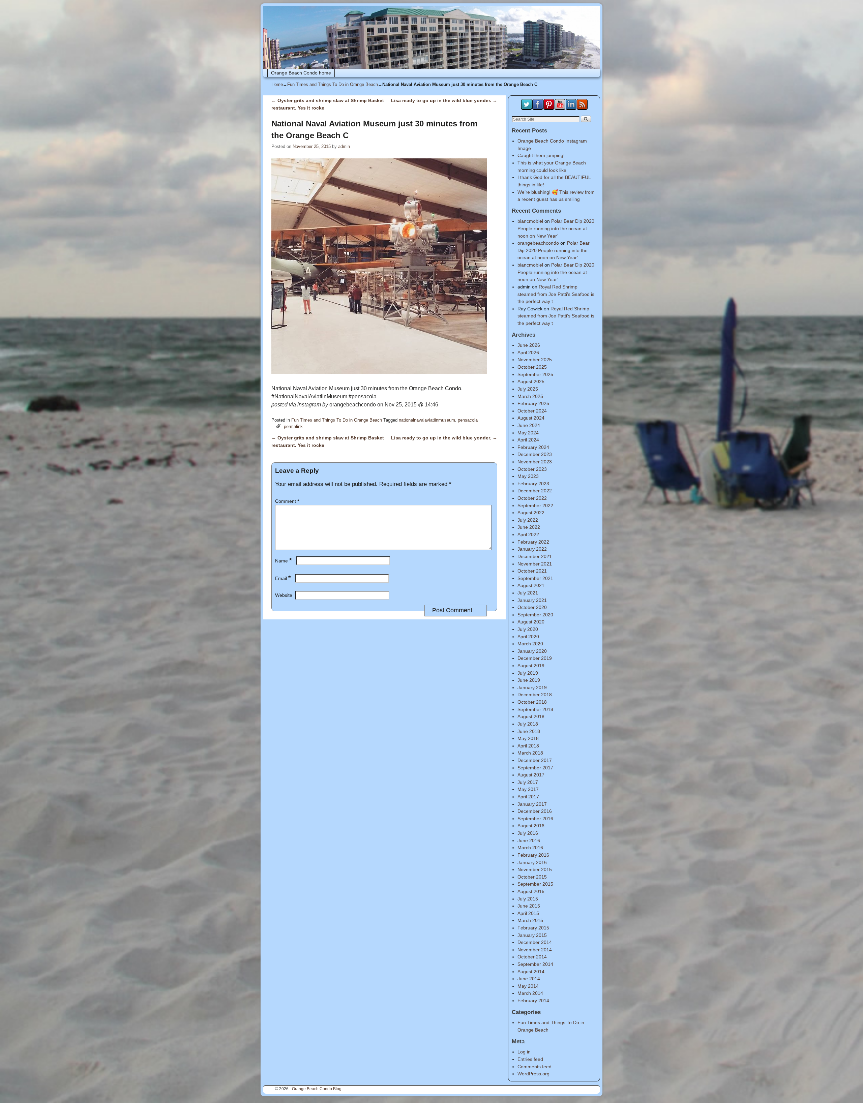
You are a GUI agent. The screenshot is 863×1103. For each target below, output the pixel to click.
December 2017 (534, 760)
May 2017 (528, 789)
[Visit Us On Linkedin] (570, 108)
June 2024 (528, 425)
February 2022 (533, 542)
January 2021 (532, 600)
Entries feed (530, 1059)
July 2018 (527, 724)
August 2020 (530, 621)
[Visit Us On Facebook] (537, 108)
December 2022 (534, 490)
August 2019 (530, 665)
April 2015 (528, 913)
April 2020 (528, 636)
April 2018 (528, 745)
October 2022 (532, 498)
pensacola (468, 420)
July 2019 (527, 673)
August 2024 (530, 418)
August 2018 (530, 716)
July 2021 (527, 592)
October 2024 (532, 410)
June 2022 (528, 527)
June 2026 (528, 345)
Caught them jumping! (541, 155)
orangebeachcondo (538, 243)
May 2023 (528, 476)
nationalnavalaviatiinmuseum (427, 420)
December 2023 (534, 454)
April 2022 (528, 534)
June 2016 (528, 840)
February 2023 (533, 483)
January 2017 (532, 804)
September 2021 (535, 578)
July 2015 (527, 898)
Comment (287, 501)
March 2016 (530, 847)
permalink (293, 426)
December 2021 (534, 556)
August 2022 (530, 512)
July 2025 (527, 389)
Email (283, 578)
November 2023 (534, 461)
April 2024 (528, 439)
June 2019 (528, 680)
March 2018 (530, 753)
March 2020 (530, 643)
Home (277, 84)
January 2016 (532, 862)
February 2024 (533, 447)
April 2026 (528, 352)
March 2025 (530, 396)
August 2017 (530, 774)
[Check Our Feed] (582, 108)
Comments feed (534, 1066)
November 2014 (534, 949)
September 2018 (535, 709)
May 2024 (528, 432)
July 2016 (527, 833)
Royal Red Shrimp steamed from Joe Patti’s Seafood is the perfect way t (555, 294)
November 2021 (534, 563)
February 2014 (533, 1000)
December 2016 (534, 811)
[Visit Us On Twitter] (526, 108)
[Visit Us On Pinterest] (548, 108)
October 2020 (532, 607)
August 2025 (530, 381)
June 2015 (528, 906)
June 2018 (528, 731)
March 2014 (530, 993)
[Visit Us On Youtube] (559, 108)
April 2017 (528, 796)
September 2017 (535, 767)
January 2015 (532, 935)
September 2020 (535, 614)
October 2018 (532, 702)
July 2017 (527, 782)
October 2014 (532, 956)
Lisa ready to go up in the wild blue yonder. (444, 100)
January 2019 (532, 687)
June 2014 (528, 978)
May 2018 (528, 738)
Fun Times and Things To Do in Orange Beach (332, 84)
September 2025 (535, 374)
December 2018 (534, 694)
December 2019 (534, 658)
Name (283, 560)
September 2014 (535, 964)
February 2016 (533, 855)
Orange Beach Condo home (301, 72)
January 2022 (532, 549)
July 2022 (527, 520)
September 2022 (535, 505)
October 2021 (532, 571)
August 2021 (530, 585)
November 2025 (534, 359)
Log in (524, 1051)
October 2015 (532, 877)
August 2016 (530, 825)
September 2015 (535, 884)
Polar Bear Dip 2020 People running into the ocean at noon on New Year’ (555, 228)
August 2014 (530, 971)
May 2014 (528, 986)
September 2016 (535, 818)
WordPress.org (533, 1073)
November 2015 (534, 869)
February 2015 (533, 927)
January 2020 (532, 651)
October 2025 (532, 367)
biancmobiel (530, 221)
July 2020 (527, 629)
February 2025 (533, 403)
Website (283, 595)
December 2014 (534, 942)
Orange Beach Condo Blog (316, 1088)
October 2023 (532, 469)
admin (344, 146)
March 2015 (530, 920)
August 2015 (530, 891)
